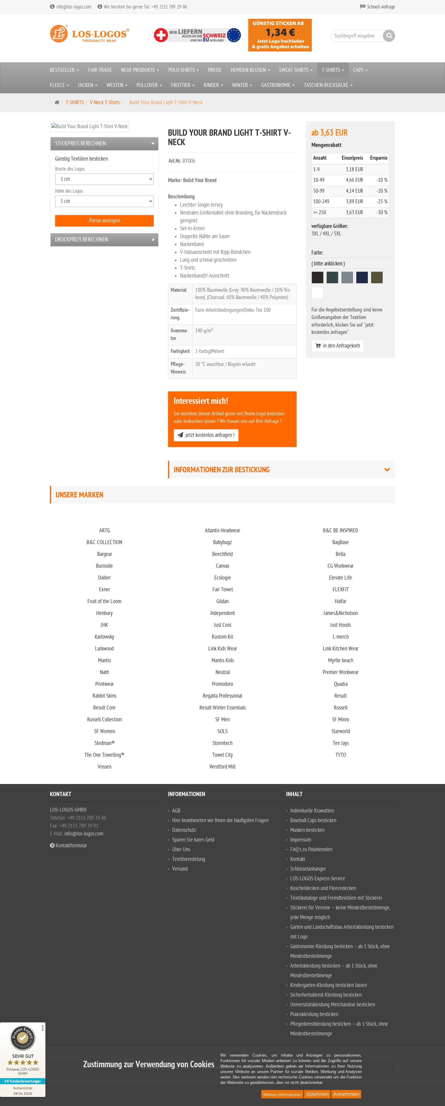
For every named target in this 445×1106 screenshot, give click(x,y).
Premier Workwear (340, 672)
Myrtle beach (340, 660)
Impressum (300, 840)
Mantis (104, 660)
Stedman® (104, 743)
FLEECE (58, 85)
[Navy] (363, 278)
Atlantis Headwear (222, 530)
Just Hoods (340, 625)
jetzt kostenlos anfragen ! (209, 435)
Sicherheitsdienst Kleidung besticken (326, 995)
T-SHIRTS (331, 70)
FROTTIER (181, 85)
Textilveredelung (188, 859)
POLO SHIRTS (182, 70)
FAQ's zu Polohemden (311, 849)
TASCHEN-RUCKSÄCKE (327, 85)
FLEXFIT (341, 589)
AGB (176, 811)
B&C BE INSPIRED (340, 530)
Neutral (223, 672)
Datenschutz (184, 830)
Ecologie (222, 578)
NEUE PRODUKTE (138, 70)
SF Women (104, 731)
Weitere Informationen (282, 1094)
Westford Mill (222, 767)
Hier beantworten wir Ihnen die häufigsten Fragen (220, 820)
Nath (104, 672)
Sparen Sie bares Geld (193, 840)
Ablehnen (317, 1094)
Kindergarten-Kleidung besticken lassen (328, 985)
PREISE (215, 70)
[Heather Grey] (348, 278)
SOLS (222, 731)
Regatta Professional (222, 696)
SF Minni (340, 719)
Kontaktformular (70, 845)
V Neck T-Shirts (105, 102)
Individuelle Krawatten (312, 811)
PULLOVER (148, 85)
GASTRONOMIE (276, 85)
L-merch (341, 637)
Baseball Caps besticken (313, 820)
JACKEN (86, 85)
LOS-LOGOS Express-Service (317, 878)
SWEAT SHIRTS (294, 70)
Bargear (104, 554)
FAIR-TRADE (100, 70)
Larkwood (104, 649)
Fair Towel (223, 589)
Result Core (104, 708)
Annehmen (346, 1094)
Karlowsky (104, 637)
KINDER (212, 85)
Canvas (222, 566)
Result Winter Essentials (222, 708)
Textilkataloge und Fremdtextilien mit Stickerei (336, 898)
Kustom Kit (222, 637)
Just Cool (222, 625)
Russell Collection (104, 719)
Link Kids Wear (222, 649)
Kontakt (297, 859)
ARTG (104, 530)
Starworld (340, 731)
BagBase (340, 542)
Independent (222, 613)
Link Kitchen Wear (340, 649)
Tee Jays (341, 743)
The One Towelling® (104, 755)
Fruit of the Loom (104, 601)
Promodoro (222, 684)
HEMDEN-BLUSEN (249, 70)
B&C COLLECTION (104, 542)
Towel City (222, 755)
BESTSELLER (63, 70)
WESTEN (115, 85)
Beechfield (222, 554)
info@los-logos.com (83, 834)
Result (341, 696)
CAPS (359, 70)
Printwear (104, 684)
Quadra (341, 684)
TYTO (340, 755)
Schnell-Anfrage (381, 7)
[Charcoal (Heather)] (333, 278)
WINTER (240, 85)
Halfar (340, 601)
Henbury (104, 613)
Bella (340, 554)
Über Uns (181, 849)
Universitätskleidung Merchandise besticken (332, 1004)
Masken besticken (307, 830)
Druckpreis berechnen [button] (81, 239)
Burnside (104, 566)
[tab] (104, 143)
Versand (180, 869)
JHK (104, 625)
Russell (341, 708)
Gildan (222, 601)
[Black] (318, 278)
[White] (318, 294)
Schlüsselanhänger (308, 869)
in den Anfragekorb (340, 346)
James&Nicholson (341, 613)
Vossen (104, 767)
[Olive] (377, 278)
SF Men (222, 719)
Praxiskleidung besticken (314, 1014)
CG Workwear (341, 566)
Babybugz (222, 542)
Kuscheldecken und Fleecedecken (323, 888)
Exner (104, 589)
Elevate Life (340, 578)
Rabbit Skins (104, 696)
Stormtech (222, 743)
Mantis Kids (223, 660)
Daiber (104, 578)
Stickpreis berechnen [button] (80, 143)
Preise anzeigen (104, 221)
